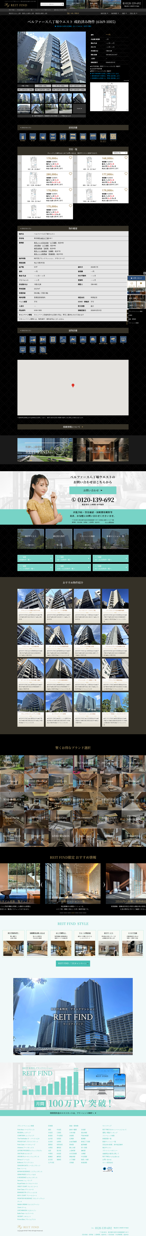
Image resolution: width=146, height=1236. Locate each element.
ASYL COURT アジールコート (27, 1195)
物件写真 (103, 13)
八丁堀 (46, 238)
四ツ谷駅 (84, 1147)
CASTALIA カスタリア (24, 1153)
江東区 (59, 1132)
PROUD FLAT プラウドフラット (27, 1141)
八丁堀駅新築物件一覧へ (25, 558)
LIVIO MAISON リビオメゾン (26, 1210)
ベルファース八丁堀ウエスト (43, 10)
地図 (123, 13)
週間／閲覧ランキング (109, 1132)
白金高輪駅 (73, 1141)
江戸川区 (51, 1162)
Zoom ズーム (21, 1207)
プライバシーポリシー (109, 1150)
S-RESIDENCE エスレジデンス (27, 1177)
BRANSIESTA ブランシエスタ (27, 1192)
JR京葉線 (37, 246)
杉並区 (59, 1153)
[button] (104, 885)
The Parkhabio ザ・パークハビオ (28, 1138)
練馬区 (59, 1156)
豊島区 (59, 1147)
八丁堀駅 (53, 243)
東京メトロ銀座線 (40, 251)
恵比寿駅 (84, 1132)
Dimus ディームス (23, 1159)
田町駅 (71, 1144)
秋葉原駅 (84, 1162)
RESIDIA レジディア (24, 1132)
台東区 (59, 1141)
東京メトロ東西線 (40, 254)
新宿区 (50, 1135)
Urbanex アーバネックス (25, 1147)
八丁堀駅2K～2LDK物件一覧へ (103, 558)
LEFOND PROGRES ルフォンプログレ (29, 1150)
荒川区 (59, 1150)
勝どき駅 (72, 1147)
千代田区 (60, 1135)
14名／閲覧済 (74, 13)
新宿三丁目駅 (85, 1141)
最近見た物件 (132, 286)
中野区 (50, 1153)
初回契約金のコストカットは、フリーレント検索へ (72, 1113)
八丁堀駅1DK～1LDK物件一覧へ (66, 567)
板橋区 (50, 1156)
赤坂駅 (71, 1135)
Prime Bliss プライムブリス (26, 1219)
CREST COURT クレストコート (27, 1186)
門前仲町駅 (85, 1135)
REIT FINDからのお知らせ (110, 1156)
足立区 (50, 1159)
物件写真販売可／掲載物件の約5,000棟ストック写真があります (52, 116)
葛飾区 (59, 1159)
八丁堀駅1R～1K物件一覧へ (64, 558)
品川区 (50, 1138)
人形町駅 (72, 1150)
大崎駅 (83, 1153)
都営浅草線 (38, 248)
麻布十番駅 (73, 1129)
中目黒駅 (84, 1156)
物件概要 (114, 13)
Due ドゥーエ (21, 1168)
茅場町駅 (52, 254)
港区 (49, 1129)
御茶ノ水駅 (85, 1159)
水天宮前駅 (73, 1153)
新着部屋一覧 (106, 1138)
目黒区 (59, 1138)
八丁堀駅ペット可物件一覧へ (27, 567)
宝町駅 (46, 248)
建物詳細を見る (26, 127)
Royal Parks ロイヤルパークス (27, 1183)
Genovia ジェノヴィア (24, 1180)
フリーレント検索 (108, 1135)
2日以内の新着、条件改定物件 (112, 1144)
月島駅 (71, 1162)
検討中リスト (106, 1147)
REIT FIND (12, 10)
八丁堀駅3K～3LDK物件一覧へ (103, 567)
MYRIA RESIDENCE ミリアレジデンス (29, 1171)
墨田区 (50, 1144)
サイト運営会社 (109, 522)
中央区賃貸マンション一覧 (24, 10)
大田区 (50, 1147)
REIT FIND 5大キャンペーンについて (114, 1129)
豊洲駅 (83, 1138)
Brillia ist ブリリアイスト (25, 1162)
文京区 (50, 1141)
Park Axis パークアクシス (26, 1129)
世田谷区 (60, 1144)
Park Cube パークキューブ (26, 1144)
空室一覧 (132, 13)
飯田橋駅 (84, 1144)
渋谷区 (50, 1132)
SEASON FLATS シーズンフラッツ (28, 1165)
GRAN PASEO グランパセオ (26, 1174)
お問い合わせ (91, 490)
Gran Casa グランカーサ (25, 1189)
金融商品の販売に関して (110, 1153)
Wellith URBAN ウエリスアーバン (28, 1204)
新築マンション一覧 (109, 1141)
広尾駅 (71, 1138)
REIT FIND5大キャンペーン (72, 963)
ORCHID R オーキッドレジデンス (28, 1156)
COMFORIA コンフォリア (25, 1135)
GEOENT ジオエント (24, 1216)
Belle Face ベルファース (25, 1213)
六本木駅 (72, 1132)
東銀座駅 (72, 1156)
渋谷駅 (83, 1129)
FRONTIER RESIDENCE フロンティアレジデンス (31, 1200)
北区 (49, 1150)
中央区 (41, 238)
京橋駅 (51, 251)
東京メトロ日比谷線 (41, 243)
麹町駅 (83, 1150)
